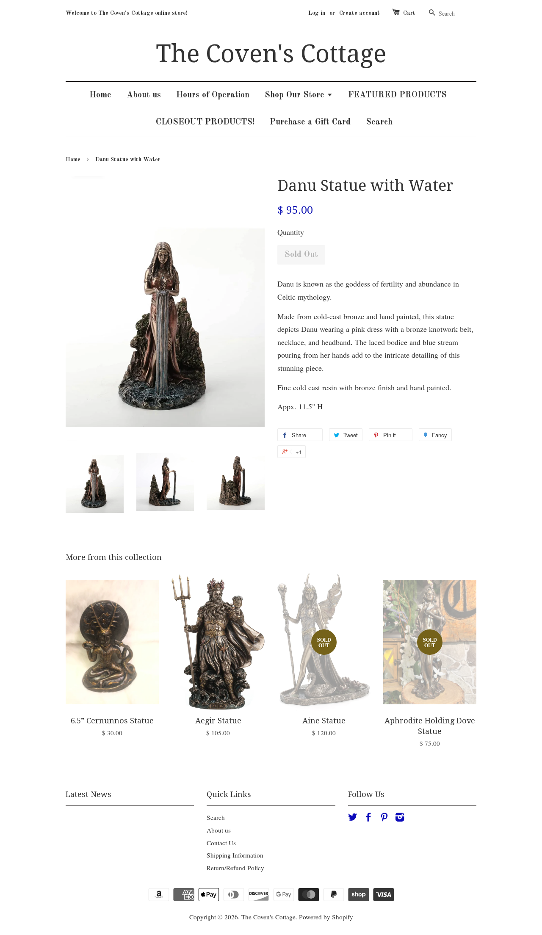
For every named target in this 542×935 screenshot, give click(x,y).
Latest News (88, 794)
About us (144, 95)
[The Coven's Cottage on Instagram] (399, 818)
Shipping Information (235, 855)
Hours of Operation (212, 95)
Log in (316, 13)
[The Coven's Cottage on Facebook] (368, 818)
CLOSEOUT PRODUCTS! (205, 122)
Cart (409, 13)
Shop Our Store (296, 95)
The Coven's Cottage (271, 53)
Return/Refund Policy (235, 867)
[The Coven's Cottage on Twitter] (352, 818)
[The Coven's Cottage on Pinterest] (384, 818)
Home (100, 95)
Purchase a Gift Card (310, 122)
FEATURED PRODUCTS (397, 95)
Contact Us (221, 842)
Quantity (290, 232)
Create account (359, 13)
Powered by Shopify (326, 917)
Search (379, 122)
